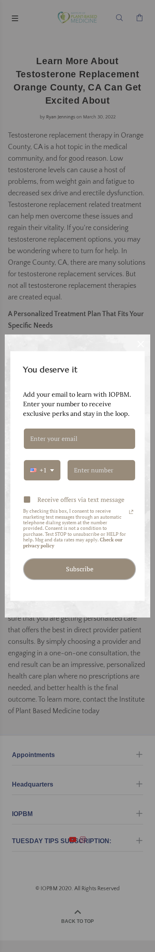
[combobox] (42, 470)
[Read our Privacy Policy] (131, 512)
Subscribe (79, 569)
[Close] (140, 344)
